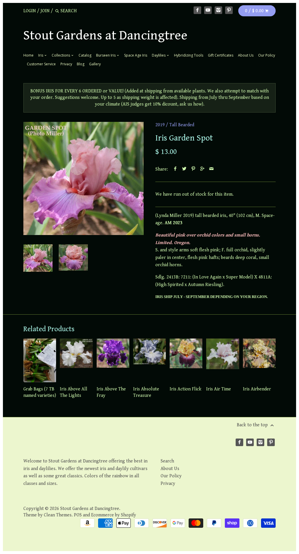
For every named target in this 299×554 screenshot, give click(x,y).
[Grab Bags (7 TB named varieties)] (39, 360)
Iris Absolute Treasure (146, 392)
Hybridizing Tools (188, 55)
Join (45, 11)
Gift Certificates (220, 55)
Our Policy (266, 55)
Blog (80, 64)
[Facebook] (197, 10)
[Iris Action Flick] (186, 360)
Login (29, 11)
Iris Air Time (218, 389)
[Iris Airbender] (259, 360)
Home (28, 55)
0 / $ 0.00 (255, 11)
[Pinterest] (229, 10)
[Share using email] (211, 169)
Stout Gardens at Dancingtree (105, 35)
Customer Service (41, 64)
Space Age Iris (135, 55)
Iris (41, 55)
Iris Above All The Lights (73, 392)
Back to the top (253, 425)
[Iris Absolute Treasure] (149, 360)
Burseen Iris (106, 55)
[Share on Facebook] (175, 169)
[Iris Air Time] (222, 360)
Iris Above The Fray (111, 392)
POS (78, 515)
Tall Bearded (181, 125)
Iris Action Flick (185, 389)
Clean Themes (58, 515)
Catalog (85, 55)
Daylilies (159, 55)
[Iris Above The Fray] (113, 360)
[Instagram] (218, 10)
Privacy (66, 64)
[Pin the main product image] (193, 169)
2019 (160, 125)
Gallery (95, 64)
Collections (61, 55)
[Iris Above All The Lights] (76, 360)
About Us (245, 55)
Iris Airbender (257, 389)
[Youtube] (208, 10)
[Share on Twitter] (184, 169)
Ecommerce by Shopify (113, 515)
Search (167, 461)
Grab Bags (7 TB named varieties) (39, 392)
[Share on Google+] (202, 169)
